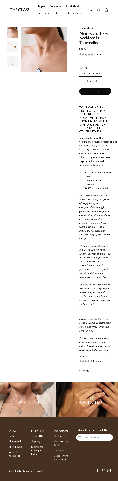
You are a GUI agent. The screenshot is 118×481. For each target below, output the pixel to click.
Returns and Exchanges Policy (37, 450)
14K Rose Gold (89, 81)
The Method (71, 6)
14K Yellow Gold (90, 73)
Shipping (83, 370)
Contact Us (59, 450)
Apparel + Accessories (69, 13)
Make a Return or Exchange (61, 457)
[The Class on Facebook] (97, 470)
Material (83, 67)
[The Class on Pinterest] (103, 470)
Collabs (54, 6)
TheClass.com (60, 436)
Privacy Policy (38, 430)
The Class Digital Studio (62, 443)
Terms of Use (37, 436)
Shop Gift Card (61, 430)
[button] (86, 54)
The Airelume (42, 13)
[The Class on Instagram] (109, 470)
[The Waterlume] (87, 399)
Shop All (41, 6)
